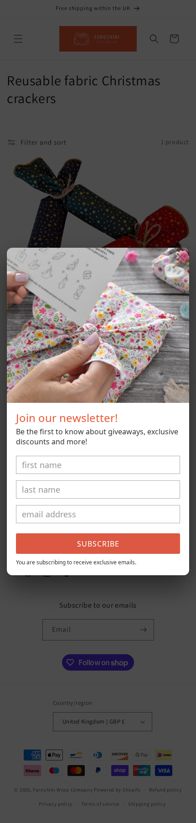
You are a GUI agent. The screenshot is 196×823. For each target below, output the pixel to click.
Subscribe (98, 544)
